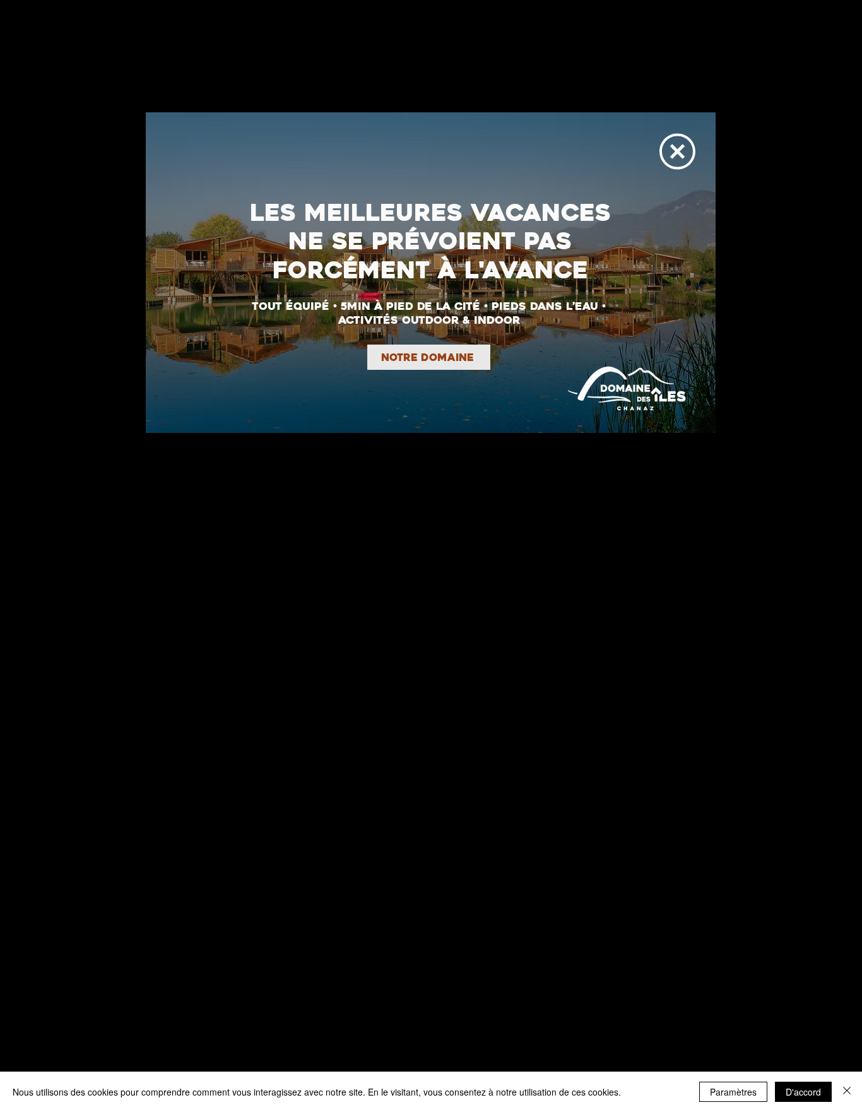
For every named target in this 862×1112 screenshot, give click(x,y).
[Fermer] (846, 1092)
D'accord (803, 1091)
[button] (677, 151)
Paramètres (733, 1091)
